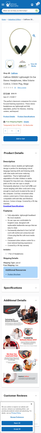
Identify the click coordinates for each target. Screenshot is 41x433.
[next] (29, 65)
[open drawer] (2, 4)
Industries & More (14, 19)
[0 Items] (37, 4)
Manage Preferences (17, 417)
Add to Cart (20, 139)
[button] (32, 4)
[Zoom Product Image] (34, 36)
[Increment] (18, 131)
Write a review (22, 87)
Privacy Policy (16, 413)
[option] (9, 68)
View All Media (34, 65)
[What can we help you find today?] (36, 10)
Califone (14, 73)
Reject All (17, 423)
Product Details (9, 116)
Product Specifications (26, 116)
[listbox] (16, 68)
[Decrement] (5, 131)
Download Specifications (13, 206)
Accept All (17, 429)
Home (4, 19)
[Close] (31, 404)
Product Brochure (14, 274)
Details (26, 122)
